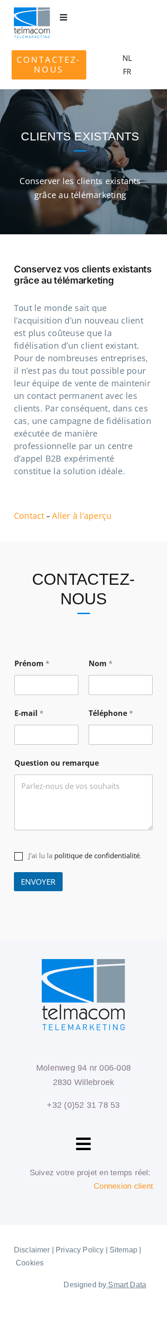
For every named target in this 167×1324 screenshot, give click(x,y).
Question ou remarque (56, 763)
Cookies (30, 1263)
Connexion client (123, 1186)
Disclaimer (32, 1250)
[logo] (32, 11)
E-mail (29, 713)
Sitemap (123, 1250)
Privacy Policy (79, 1250)
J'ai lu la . (84, 855)
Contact (29, 515)
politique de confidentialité (97, 855)
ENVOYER (38, 881)
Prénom (32, 663)
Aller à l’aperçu (81, 515)
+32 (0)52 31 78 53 (83, 1105)
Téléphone (111, 713)
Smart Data (126, 1285)
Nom (101, 663)
